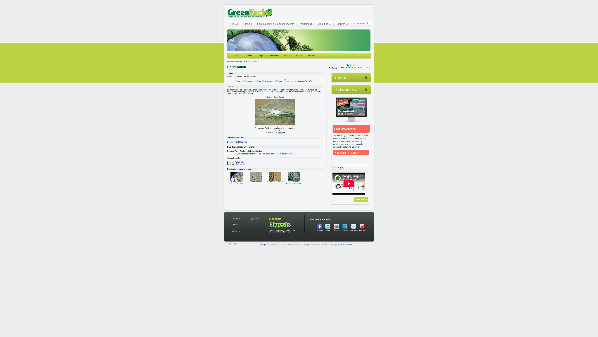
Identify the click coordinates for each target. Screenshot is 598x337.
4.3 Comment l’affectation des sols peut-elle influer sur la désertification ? (264, 154)
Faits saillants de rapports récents (275, 24)
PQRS (246, 61)
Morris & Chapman (345, 244)
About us (324, 24)
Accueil (234, 24)
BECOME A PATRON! (348, 153)
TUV (366, 67)
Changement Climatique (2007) (236, 183)
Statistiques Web (254, 219)
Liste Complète (361, 199)
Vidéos (299, 56)
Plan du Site (236, 218)
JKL (348, 67)
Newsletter (353, 231)
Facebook (319, 231)
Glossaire (311, 56)
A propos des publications (268, 56)
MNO (354, 67)
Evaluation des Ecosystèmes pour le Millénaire (263, 81)
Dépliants (287, 56)
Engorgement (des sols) (237, 142)
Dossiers (247, 24)
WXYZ (334, 69)
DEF (339, 67)
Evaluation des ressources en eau (294, 183)
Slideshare (336, 231)
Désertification (256, 182)
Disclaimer (236, 231)
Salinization (240, 162)
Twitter (327, 231)
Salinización (241, 164)
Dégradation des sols (275, 182)
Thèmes (248, 56)
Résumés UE (306, 24)
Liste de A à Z (235, 56)
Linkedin (345, 231)
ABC (333, 67)
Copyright (262, 244)
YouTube (362, 231)
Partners (342, 24)
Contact (235, 224)
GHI (344, 67)
